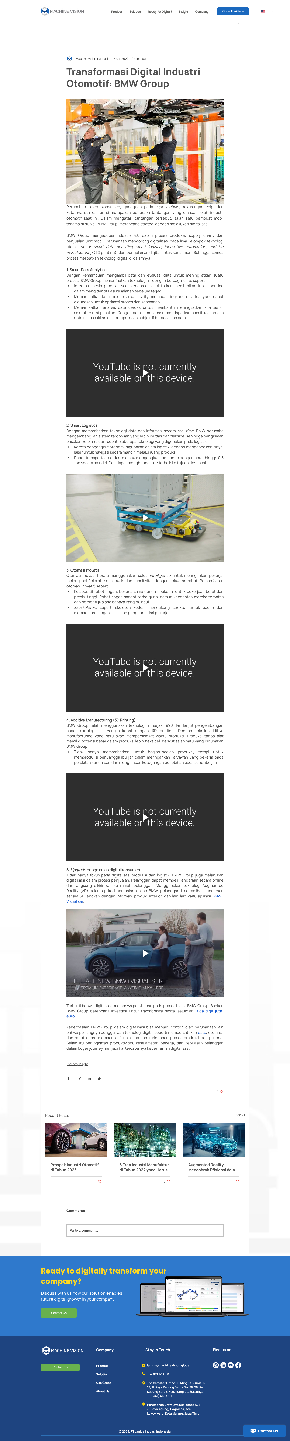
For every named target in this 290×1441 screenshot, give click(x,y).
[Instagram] (216, 1365)
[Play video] (145, 373)
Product (102, 1366)
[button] (117, 11)
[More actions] (221, 58)
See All (240, 1115)
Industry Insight (77, 1064)
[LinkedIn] (223, 1365)
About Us (103, 1391)
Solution (102, 1374)
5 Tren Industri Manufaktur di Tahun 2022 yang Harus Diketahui (144, 1167)
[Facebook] (238, 1365)
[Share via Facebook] (68, 1078)
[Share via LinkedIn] (89, 1078)
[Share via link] (100, 1078)
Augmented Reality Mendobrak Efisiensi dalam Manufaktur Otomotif (213, 1167)
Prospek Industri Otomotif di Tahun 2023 (75, 1167)
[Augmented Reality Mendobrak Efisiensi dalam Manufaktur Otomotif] (214, 1140)
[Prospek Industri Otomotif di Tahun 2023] (76, 1140)
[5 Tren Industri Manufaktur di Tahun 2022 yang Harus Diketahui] (145, 1140)
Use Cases (103, 1383)
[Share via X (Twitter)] (79, 1078)
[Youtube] (231, 1365)
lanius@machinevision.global (168, 1365)
